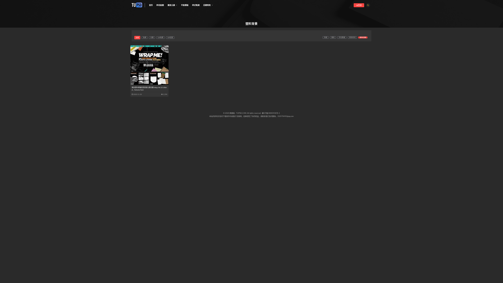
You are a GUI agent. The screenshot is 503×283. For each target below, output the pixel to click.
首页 (151, 5)
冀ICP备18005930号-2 (271, 113)
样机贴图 (160, 5)
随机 (333, 37)
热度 (325, 37)
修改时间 (352, 37)
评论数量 (342, 37)
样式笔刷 (196, 5)
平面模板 (184, 5)
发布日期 (363, 37)
